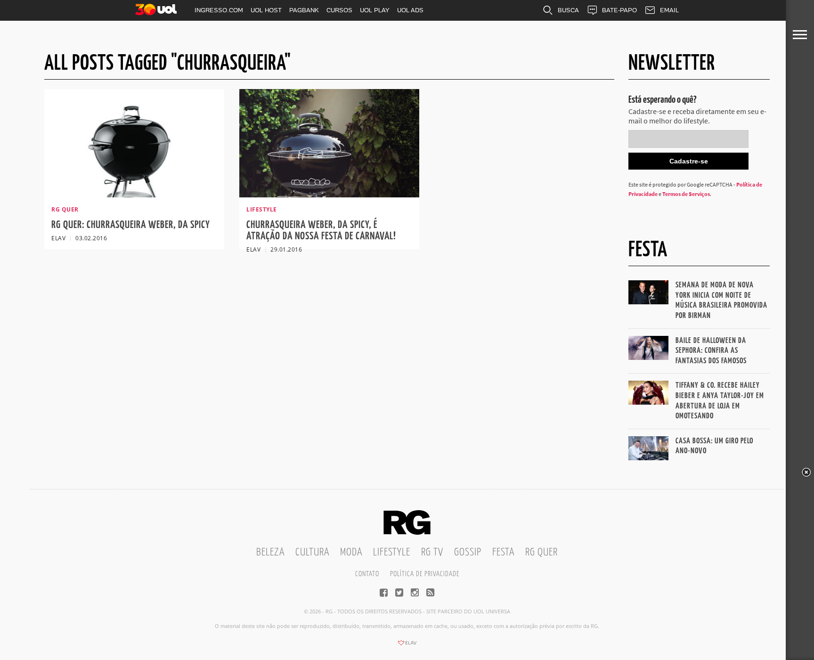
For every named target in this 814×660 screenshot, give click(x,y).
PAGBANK (304, 10)
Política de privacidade (424, 574)
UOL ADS (410, 10)
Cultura (312, 552)
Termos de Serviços (686, 193)
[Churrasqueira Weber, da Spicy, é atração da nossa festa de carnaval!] (329, 194)
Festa (503, 552)
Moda (351, 552)
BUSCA (568, 10)
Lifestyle (391, 552)
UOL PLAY (375, 10)
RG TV (432, 552)
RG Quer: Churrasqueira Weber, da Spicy (130, 225)
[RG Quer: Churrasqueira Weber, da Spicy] (134, 194)
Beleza (270, 552)
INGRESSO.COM (219, 10)
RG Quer (541, 552)
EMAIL (669, 10)
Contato (367, 574)
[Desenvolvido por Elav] (407, 646)
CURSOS (339, 10)
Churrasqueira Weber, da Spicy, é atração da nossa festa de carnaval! (321, 231)
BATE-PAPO (619, 10)
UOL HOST (266, 10)
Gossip (467, 552)
